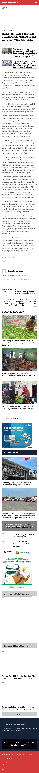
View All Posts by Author (8, 279)
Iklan (3, 769)
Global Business (10, 45)
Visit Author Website (23, 279)
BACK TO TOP (8, 758)
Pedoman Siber (6, 767)
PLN (3, 261)
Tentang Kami (6, 762)
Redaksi (4, 764)
